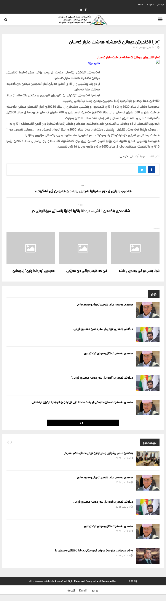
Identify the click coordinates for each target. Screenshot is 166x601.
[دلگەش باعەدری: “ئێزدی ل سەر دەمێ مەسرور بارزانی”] (148, 383)
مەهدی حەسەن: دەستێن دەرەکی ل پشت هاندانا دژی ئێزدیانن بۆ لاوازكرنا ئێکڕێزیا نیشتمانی (82, 401)
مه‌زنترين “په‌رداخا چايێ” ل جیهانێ (34, 270)
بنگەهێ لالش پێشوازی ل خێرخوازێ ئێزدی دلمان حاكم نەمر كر (98, 452)
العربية (150, 4)
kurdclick (122, 581)
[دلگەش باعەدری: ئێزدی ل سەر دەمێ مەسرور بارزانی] (148, 334)
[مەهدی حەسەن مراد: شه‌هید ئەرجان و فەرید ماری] (148, 310)
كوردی (160, 4)
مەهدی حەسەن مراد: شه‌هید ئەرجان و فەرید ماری (105, 304)
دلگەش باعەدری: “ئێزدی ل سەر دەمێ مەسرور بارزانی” (102, 377)
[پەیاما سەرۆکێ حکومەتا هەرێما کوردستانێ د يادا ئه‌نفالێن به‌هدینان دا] (148, 556)
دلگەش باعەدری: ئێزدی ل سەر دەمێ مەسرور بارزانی (103, 328)
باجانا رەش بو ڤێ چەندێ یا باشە (139, 270)
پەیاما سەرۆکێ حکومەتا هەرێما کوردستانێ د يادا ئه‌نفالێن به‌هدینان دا (94, 550)
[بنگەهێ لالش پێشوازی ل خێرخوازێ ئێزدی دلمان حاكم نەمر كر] (148, 458)
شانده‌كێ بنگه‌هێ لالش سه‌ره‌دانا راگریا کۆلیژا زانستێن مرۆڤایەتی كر (81, 210)
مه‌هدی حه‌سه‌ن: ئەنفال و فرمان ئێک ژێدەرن (108, 353)
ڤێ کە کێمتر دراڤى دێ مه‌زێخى (86, 270)
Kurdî (141, 4)
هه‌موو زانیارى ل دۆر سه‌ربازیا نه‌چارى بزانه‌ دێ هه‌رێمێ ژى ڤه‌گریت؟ (83, 190)
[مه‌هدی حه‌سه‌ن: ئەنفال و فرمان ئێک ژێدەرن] (148, 359)
